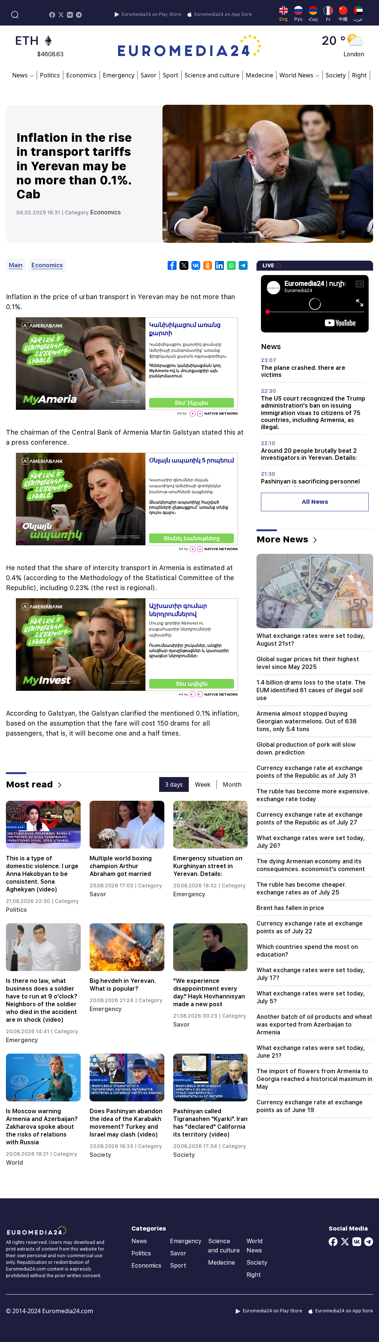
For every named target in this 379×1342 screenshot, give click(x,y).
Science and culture (212, 75)
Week (203, 784)
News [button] (20, 75)
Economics (81, 75)
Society (336, 75)
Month (232, 784)
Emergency (118, 75)
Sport (170, 75)
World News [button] (296, 75)
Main (16, 265)
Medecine (259, 75)
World (14, 1162)
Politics (50, 75)
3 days (174, 784)
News (139, 1241)
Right (359, 75)
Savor (149, 75)
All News (315, 501)
